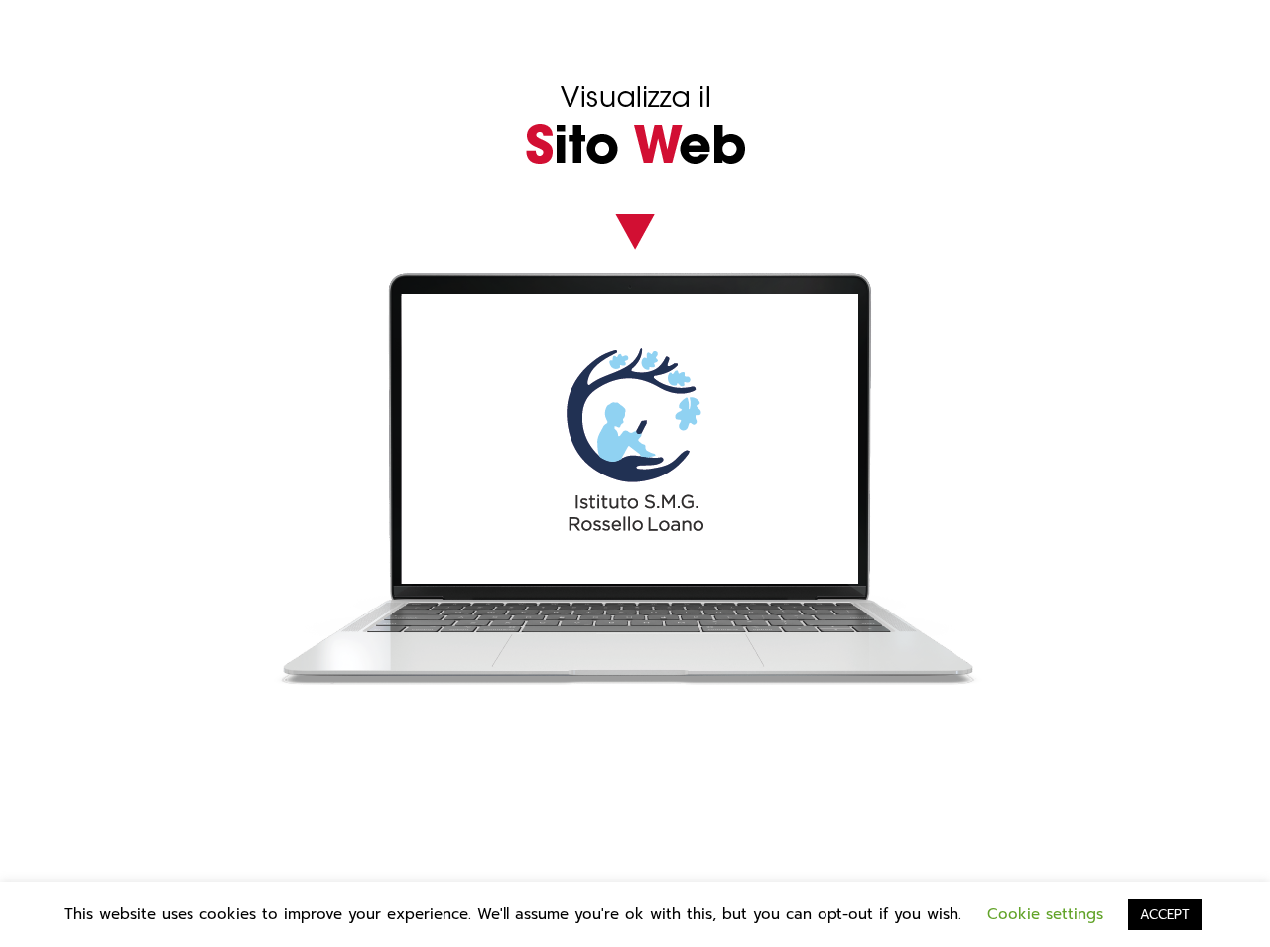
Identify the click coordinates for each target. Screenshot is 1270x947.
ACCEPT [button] (1165, 914)
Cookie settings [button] (1045, 914)
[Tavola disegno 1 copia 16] (635, 205)
